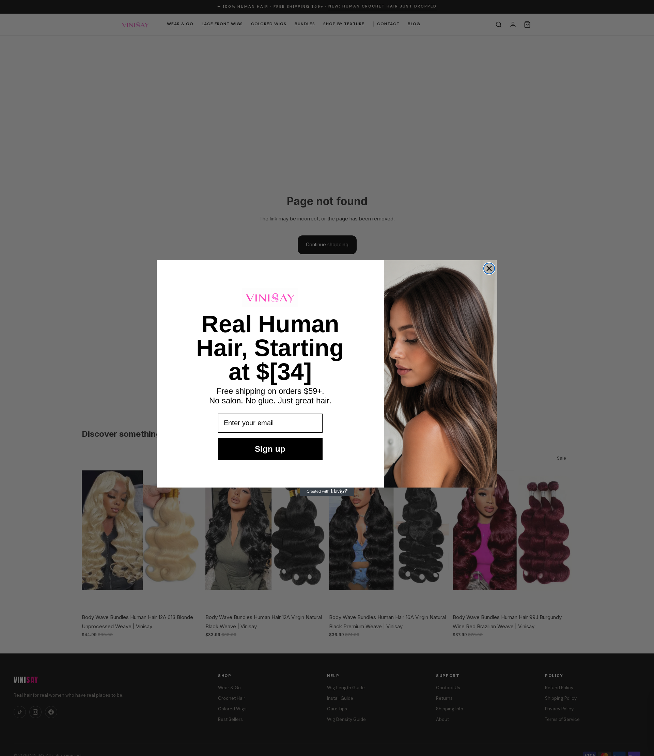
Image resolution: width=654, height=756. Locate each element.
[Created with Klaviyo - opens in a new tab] (327, 492)
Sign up (270, 448)
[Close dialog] (489, 268)
